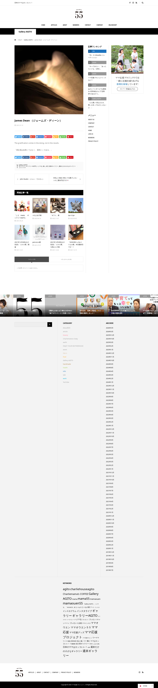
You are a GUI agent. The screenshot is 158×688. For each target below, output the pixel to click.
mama (74, 599)
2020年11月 (110, 520)
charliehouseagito (82, 589)
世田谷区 (74, 641)
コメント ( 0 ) (31, 259)
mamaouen (95, 599)
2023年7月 (109, 404)
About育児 (66, 328)
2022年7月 (109, 447)
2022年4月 (109, 458)
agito (66, 589)
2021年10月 (110, 480)
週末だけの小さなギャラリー (67, 166)
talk (64, 375)
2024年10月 (110, 360)
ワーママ (96, 638)
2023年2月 (109, 422)
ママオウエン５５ (81, 627)
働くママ (84, 641)
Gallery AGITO (25, 31)
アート (92, 607)
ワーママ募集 (67, 641)
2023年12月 (110, 386)
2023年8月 (109, 400)
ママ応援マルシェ (87, 638)
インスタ (97, 607)
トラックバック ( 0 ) (66, 259)
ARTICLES (54, 25)
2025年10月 (110, 339)
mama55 (84, 599)
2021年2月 (109, 509)
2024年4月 (109, 371)
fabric (65, 353)
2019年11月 (110, 556)
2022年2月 (109, 465)
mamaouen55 (73, 603)
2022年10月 (110, 436)
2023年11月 (110, 389)
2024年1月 (109, 382)
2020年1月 (109, 548)
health (65, 368)
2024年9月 (109, 364)
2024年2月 (109, 378)
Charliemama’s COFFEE (75, 593)
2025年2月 (109, 346)
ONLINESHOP (113, 25)
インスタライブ (84, 610)
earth (65, 342)
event (65, 350)
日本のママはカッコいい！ (75, 646)
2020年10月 (110, 523)
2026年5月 (109, 328)
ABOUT (65, 25)
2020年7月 (109, 534)
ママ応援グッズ (76, 632)
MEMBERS (76, 25)
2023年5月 (109, 411)
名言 (47, 166)
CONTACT (88, 25)
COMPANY (100, 25)
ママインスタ (86, 623)
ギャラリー (22, 166)
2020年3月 (109, 541)
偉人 (44, 166)
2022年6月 (109, 451)
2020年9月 (109, 527)
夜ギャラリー (84, 643)
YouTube (66, 382)
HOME (43, 25)
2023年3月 (109, 418)
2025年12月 (110, 335)
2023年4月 (109, 415)
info (64, 371)
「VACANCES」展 (70, 607)
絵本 (89, 647)
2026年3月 (109, 331)
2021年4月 (109, 501)
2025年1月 (109, 350)
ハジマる (39, 166)
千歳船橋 (72, 644)
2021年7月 (109, 491)
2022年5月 (109, 454)
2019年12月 (110, 552)
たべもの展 (86, 607)
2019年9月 (109, 563)
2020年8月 (109, 530)
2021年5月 (109, 498)
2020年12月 (110, 516)
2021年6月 (109, 494)
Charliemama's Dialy (70, 339)
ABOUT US (91, 119)
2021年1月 (109, 512)
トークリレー (70, 619)
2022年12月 (110, 429)
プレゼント (85, 619)
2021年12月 (110, 472)
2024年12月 (110, 353)
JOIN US (90, 134)
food (64, 357)
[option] (16, 306)
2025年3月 (109, 342)
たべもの (78, 607)
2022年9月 (109, 440)
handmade (67, 364)
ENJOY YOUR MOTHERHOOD (73, 346)
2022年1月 (109, 469)
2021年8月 (109, 487)
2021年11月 (110, 476)
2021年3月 (109, 505)
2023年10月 (110, 393)
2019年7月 (109, 570)
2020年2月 (109, 545)
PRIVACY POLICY (93, 141)
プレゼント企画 (76, 623)
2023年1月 (109, 425)
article (65, 331)
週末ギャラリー (53, 166)
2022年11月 (110, 433)
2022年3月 (109, 462)
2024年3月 (109, 375)
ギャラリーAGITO (31, 166)
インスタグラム (69, 611)
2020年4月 (109, 538)
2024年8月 (109, 368)
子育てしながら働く (94, 644)
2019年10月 (110, 559)
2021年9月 (109, 483)
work (64, 378)
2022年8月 (109, 444)
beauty (65, 335)
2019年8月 (109, 566)
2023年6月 (109, 407)
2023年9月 (109, 397)
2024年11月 (110, 357)
